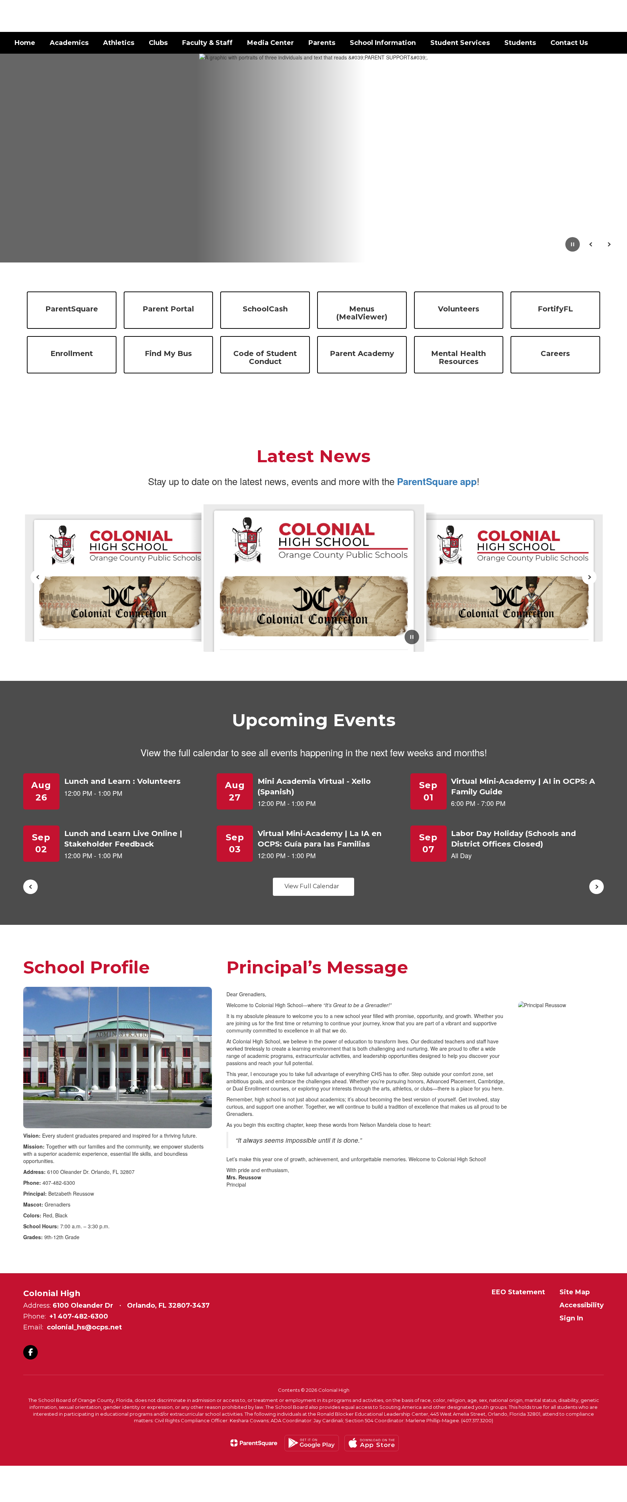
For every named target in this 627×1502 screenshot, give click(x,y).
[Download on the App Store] (371, 1443)
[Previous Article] (37, 577)
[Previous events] (30, 887)
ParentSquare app (437, 481)
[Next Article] (589, 577)
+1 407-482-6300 (78, 1316)
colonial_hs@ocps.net (84, 1327)
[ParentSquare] (254, 1442)
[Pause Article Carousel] (412, 638)
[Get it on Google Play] (311, 1443)
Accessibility (582, 1305)
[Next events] (596, 887)
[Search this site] (608, 16)
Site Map (575, 1292)
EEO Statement (518, 1292)
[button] (554, 16)
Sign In (571, 1318)
